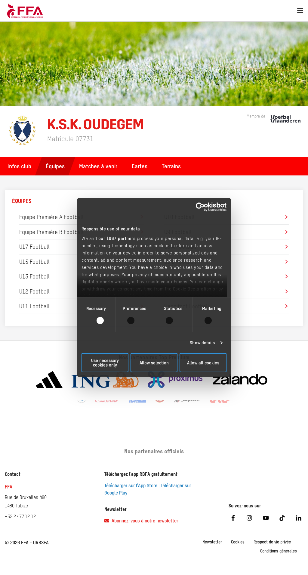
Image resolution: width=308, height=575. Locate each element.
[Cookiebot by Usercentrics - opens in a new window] (200, 206)
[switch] (134, 320)
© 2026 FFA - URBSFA (27, 542)
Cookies (238, 542)
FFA (8, 486)
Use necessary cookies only (105, 362)
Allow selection (154, 362)
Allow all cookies (203, 362)
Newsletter (212, 542)
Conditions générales (278, 551)
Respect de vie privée (272, 542)
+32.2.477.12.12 (20, 516)
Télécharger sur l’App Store (130, 485)
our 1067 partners (117, 238)
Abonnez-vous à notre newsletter (143, 520)
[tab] (55, 166)
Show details (202, 342)
